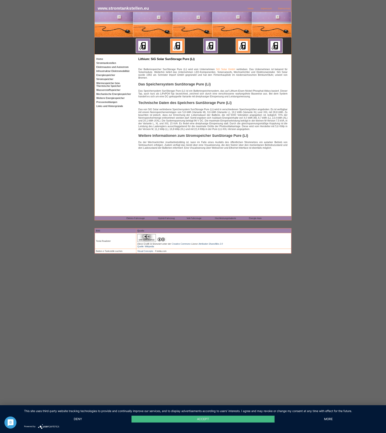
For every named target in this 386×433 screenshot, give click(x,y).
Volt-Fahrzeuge (194, 218)
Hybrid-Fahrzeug (166, 218)
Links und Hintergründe (109, 106)
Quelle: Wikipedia (145, 246)
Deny (78, 419)
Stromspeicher (104, 79)
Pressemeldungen (106, 102)
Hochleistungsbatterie (225, 218)
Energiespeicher (105, 75)
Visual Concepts (145, 251)
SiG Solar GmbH (225, 69)
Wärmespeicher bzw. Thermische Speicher (108, 84)
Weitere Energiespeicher (110, 98)
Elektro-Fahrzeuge (135, 218)
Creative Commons (181, 244)
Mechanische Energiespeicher (113, 94)
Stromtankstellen (106, 63)
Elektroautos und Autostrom (112, 67)
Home (251, 8)
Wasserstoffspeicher (108, 90)
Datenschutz (284, 8)
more (328, 419)
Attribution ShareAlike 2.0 (210, 244)
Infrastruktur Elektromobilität (112, 71)
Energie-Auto (255, 218)
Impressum (266, 8)
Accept (203, 419)
